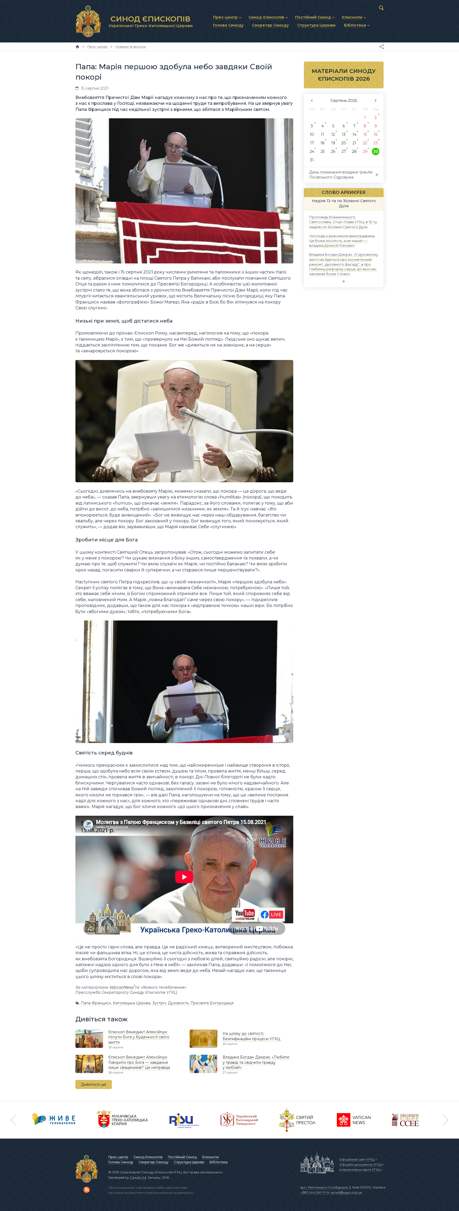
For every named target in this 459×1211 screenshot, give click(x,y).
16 (375, 134)
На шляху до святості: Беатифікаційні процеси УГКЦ (251, 1036)
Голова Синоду (120, 1162)
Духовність (178, 1003)
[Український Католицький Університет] (239, 1120)
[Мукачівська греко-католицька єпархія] (122, 1120)
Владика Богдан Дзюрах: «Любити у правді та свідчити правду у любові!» (256, 1062)
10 (312, 134)
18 (322, 143)
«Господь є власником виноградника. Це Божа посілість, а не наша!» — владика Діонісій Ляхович (342, 240)
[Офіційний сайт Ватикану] (297, 1120)
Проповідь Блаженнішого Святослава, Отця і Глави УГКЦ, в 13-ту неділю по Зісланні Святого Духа (343, 222)
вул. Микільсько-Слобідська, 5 (325, 1187)
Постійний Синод (182, 1157)
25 (323, 151)
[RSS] (86, 1190)
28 (354, 151)
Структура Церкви (189, 1162)
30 (375, 151)
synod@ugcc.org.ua (346, 1192)
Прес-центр (118, 1157)
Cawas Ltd (138, 1177)
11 (322, 134)
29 (365, 151)
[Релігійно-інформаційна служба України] (184, 1120)
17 (312, 143)
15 (365, 134)
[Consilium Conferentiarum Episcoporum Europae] (405, 1120)
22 (365, 143)
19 (333, 143)
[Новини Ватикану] (354, 1120)
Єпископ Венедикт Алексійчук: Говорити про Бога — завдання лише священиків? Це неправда (139, 1062)
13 (344, 134)
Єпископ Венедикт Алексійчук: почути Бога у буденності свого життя (138, 1037)
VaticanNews (121, 987)
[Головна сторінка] (77, 46)
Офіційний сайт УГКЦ (357, 1159)
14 (354, 134)
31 (312, 160)
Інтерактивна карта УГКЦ (359, 1169)
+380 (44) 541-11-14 (314, 1192)
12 (333, 134)
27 (344, 151)
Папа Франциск (96, 1003)
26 (333, 151)
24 (312, 151)
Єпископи (210, 1157)
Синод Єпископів (148, 1157)
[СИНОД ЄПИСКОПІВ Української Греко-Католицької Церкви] (88, 21)
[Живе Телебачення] (53, 1120)
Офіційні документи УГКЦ (360, 1164)
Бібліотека (219, 1162)
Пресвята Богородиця (211, 1003)
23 (375, 143)
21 (354, 143)
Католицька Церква (131, 1003)
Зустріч (159, 1003)
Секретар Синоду (153, 1162)
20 (343, 143)
